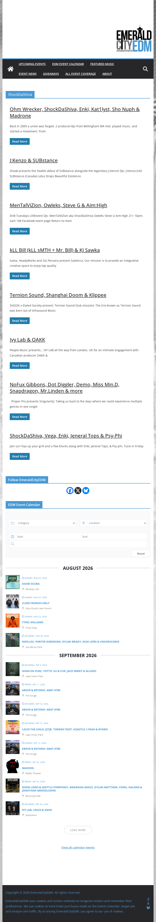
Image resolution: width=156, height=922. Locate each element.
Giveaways (51, 74)
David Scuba (31, 584)
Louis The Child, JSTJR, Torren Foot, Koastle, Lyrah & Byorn (65, 729)
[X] (77, 490)
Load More (78, 830)
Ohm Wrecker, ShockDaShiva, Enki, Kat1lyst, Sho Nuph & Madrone (75, 112)
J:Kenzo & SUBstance (34, 160)
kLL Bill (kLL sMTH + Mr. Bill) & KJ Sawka (55, 250)
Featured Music (102, 64)
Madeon (28, 768)
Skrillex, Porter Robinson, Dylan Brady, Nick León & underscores (70, 641)
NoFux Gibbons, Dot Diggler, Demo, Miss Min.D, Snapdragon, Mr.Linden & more (64, 387)
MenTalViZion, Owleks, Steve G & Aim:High (58, 205)
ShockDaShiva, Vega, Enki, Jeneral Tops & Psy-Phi (66, 435)
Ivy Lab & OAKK (27, 339)
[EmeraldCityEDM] (10, 69)
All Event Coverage (80, 74)
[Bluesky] (85, 490)
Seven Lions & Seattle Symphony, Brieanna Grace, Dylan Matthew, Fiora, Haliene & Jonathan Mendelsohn (82, 788)
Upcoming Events (32, 64)
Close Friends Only (36, 603)
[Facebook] (70, 490)
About (107, 74)
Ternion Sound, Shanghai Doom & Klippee (58, 294)
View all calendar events (78, 847)
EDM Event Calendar (68, 64)
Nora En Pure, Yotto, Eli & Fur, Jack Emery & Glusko (59, 671)
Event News (28, 74)
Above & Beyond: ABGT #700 (41, 690)
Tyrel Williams (32, 622)
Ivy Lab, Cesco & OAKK (37, 810)
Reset (141, 554)
